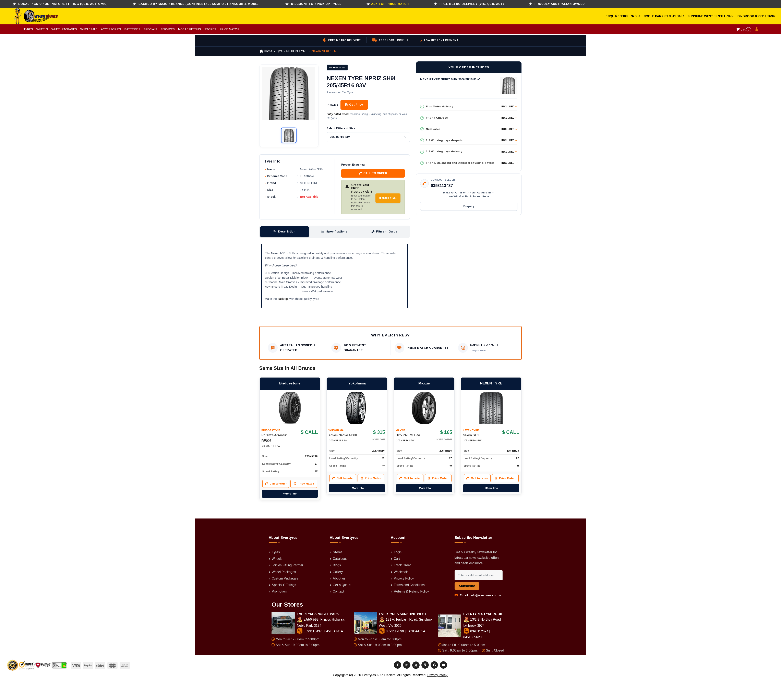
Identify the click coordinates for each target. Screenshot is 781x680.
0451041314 (333, 631)
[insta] (406, 665)
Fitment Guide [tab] (386, 231)
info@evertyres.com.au (486, 595)
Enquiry (468, 206)
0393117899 (395, 631)
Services (168, 29)
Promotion (279, 591)
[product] (290, 408)
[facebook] (397, 665)
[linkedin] (425, 665)
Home (267, 51)
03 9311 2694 (765, 16)
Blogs (337, 565)
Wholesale (88, 29)
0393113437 (442, 185)
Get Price (356, 104)
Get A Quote (342, 585)
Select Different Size (341, 128)
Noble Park (654, 16)
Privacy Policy (404, 578)
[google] (434, 665)
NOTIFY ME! (389, 198)
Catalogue (340, 558)
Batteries (132, 29)
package (283, 298)
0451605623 (472, 637)
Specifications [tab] (337, 231)
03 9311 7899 (723, 16)
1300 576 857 (630, 16)
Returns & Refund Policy (411, 591)
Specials (150, 29)
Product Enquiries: (353, 164)
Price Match (229, 29)
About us (339, 578)
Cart (744, 29)
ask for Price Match (390, 3)
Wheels (42, 29)
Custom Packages (285, 578)
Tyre (279, 51)
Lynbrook (746, 16)
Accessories (111, 29)
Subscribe (467, 586)
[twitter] (416, 665)
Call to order (375, 173)
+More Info (290, 493)
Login (397, 552)
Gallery (338, 572)
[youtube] (443, 665)
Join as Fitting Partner (287, 565)
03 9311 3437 (674, 16)
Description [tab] (287, 231)
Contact (338, 591)
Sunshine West (700, 16)
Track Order (402, 565)
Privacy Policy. (437, 675)
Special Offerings (284, 585)
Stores (210, 29)
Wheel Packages (64, 29)
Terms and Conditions (409, 585)
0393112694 (479, 631)
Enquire (612, 16)
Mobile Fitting (189, 29)
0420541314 (416, 631)
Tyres (28, 29)
